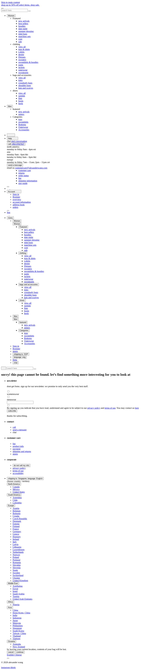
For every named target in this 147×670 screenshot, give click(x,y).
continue (19, 652)
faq (14, 443)
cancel (10, 652)
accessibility (18, 473)
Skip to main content (10, 2)
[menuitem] (24, 170)
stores (15, 454)
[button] (17, 223)
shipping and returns (22, 451)
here (137, 408)
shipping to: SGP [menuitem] (21, 354)
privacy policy (93, 408)
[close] (2, 8)
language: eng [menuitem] (19, 357)
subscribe (12, 411)
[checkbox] (76, 391)
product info (18, 446)
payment (16, 449)
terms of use (110, 408)
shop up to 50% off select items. (20, 5)
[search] (11, 135)
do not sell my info (21, 465)
